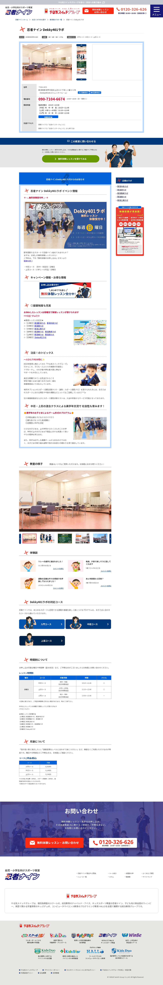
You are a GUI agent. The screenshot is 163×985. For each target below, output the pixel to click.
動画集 (128, 877)
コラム (111, 877)
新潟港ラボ (49, 334)
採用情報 (56, 973)
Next (81, 79)
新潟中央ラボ (52, 323)
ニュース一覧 (82, 877)
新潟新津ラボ (40, 323)
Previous (81, 45)
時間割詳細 (48, 117)
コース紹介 (113, 873)
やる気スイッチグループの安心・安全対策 (116, 970)
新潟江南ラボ (40, 328)
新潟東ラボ (39, 331)
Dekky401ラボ (40, 337)
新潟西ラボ (39, 326)
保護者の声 (130, 873)
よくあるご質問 (148, 873)
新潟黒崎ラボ (50, 331)
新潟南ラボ (39, 334)
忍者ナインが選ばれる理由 (87, 873)
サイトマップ (147, 877)
